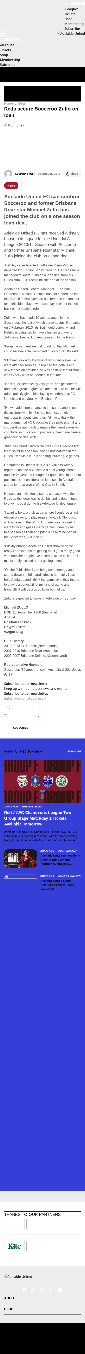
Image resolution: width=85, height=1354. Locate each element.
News (22, 103)
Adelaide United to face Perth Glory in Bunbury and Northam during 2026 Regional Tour (60, 860)
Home (8, 103)
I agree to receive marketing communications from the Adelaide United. (43, 715)
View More (74, 751)
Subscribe (20, 727)
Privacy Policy (38, 704)
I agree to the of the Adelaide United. (44, 706)
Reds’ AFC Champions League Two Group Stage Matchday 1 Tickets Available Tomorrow (37, 818)
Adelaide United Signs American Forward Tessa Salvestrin (57, 885)
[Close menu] (76, 1332)
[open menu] (3, 34)
